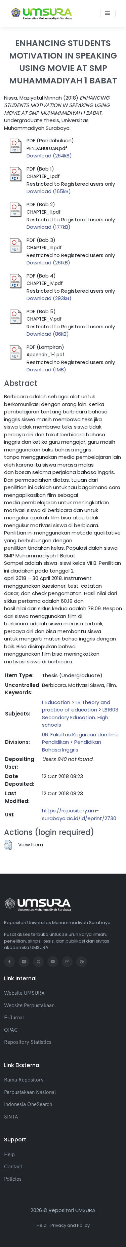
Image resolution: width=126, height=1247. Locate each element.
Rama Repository (24, 1079)
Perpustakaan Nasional (30, 1092)
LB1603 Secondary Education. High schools (80, 717)
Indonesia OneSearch (28, 1104)
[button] (8, 845)
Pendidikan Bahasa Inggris (71, 745)
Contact (13, 1166)
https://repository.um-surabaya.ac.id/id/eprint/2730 (79, 814)
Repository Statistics (27, 1042)
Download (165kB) (49, 191)
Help (9, 1154)
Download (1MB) (46, 369)
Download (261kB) (48, 262)
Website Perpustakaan (29, 1005)
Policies (13, 1179)
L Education (56, 702)
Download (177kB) (49, 226)
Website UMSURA (24, 993)
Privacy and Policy (70, 1225)
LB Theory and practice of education (76, 706)
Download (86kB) (48, 333)
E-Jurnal (14, 1017)
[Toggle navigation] (108, 13)
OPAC (11, 1030)
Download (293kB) (49, 298)
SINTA (11, 1116)
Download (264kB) (49, 155)
